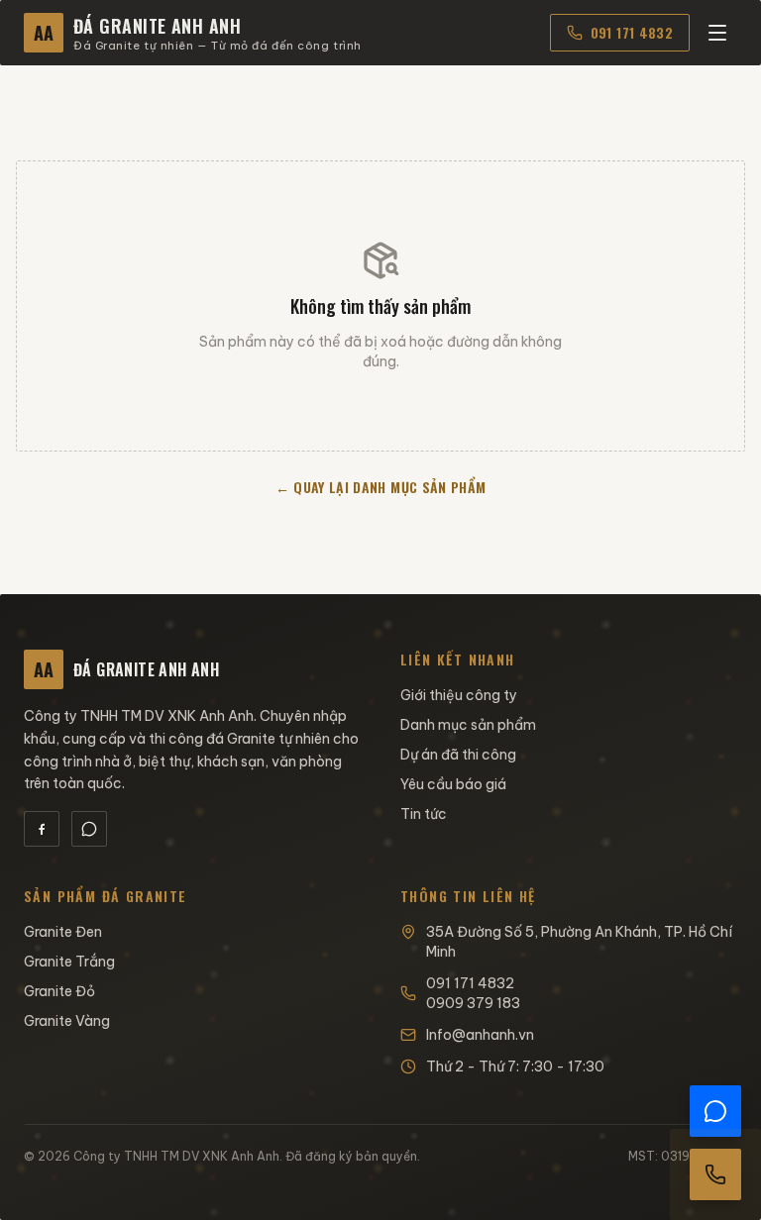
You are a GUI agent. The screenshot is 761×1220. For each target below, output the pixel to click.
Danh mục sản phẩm (468, 725)
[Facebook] (41, 829)
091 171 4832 (632, 32)
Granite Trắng (69, 961)
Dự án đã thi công (458, 754)
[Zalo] (89, 829)
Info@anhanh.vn (480, 1035)
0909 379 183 (473, 1003)
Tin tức (423, 814)
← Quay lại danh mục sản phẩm (381, 486)
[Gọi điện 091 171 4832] (715, 1174)
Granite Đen (63, 932)
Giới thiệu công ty (458, 695)
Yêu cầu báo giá (453, 784)
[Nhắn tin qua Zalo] (715, 1111)
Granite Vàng (67, 1021)
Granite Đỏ (59, 991)
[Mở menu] (717, 32)
